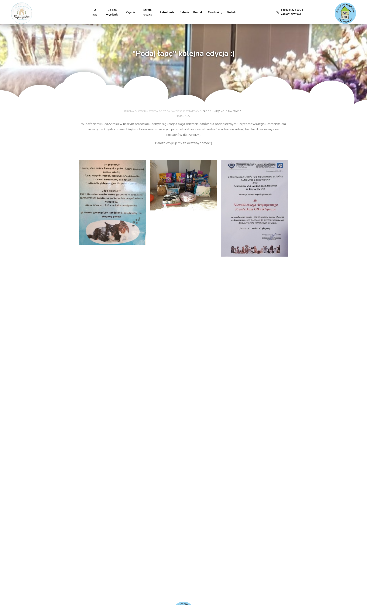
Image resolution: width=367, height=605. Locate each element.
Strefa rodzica (147, 12)
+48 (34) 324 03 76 (292, 9)
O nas (94, 12)
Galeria (184, 12)
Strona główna (135, 111)
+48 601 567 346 (291, 14)
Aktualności (167, 12)
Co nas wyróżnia (112, 12)
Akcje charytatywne (186, 111)
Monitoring (215, 12)
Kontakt (198, 12)
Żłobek (231, 12)
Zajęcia (130, 12)
